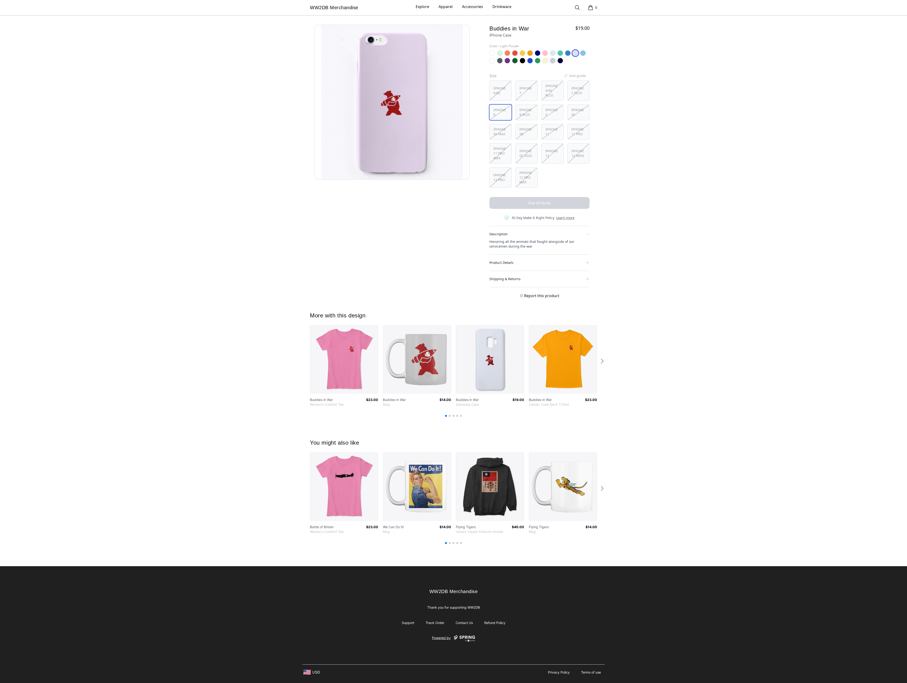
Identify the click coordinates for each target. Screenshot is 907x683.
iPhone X (551, 112)
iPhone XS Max (499, 131)
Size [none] (492, 75)
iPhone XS (577, 112)
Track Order (435, 623)
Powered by (441, 638)
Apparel (446, 6)
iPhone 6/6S (499, 90)
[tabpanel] (392, 102)
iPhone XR (525, 131)
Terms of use (591, 672)
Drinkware (501, 6)
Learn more (565, 217)
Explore (422, 6)
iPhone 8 (499, 112)
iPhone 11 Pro (577, 131)
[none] (575, 75)
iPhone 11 (551, 131)
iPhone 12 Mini (577, 153)
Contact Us (464, 623)
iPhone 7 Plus (577, 90)
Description (498, 234)
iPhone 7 (525, 90)
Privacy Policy (559, 672)
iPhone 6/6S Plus (551, 90)
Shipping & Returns (505, 279)
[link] (344, 359)
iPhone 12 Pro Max (525, 177)
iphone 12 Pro (499, 177)
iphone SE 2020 (525, 153)
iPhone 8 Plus (525, 112)
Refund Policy (494, 623)
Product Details (501, 262)
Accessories (472, 6)
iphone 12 (551, 153)
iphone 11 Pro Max (499, 153)
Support (408, 623)
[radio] (500, 90)
